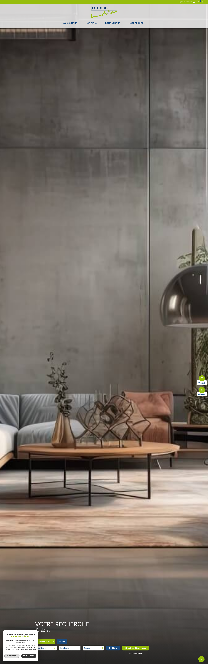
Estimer (62, 641)
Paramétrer (12, 656)
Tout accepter (28, 656)
